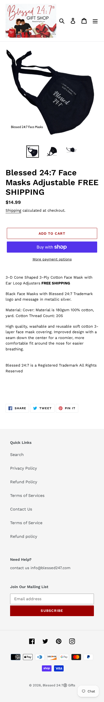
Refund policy (23, 536)
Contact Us (21, 509)
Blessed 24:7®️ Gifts (59, 685)
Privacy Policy (23, 468)
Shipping (13, 210)
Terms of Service (26, 522)
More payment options (52, 259)
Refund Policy (23, 481)
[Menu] (95, 21)
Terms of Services (27, 495)
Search (17, 454)
